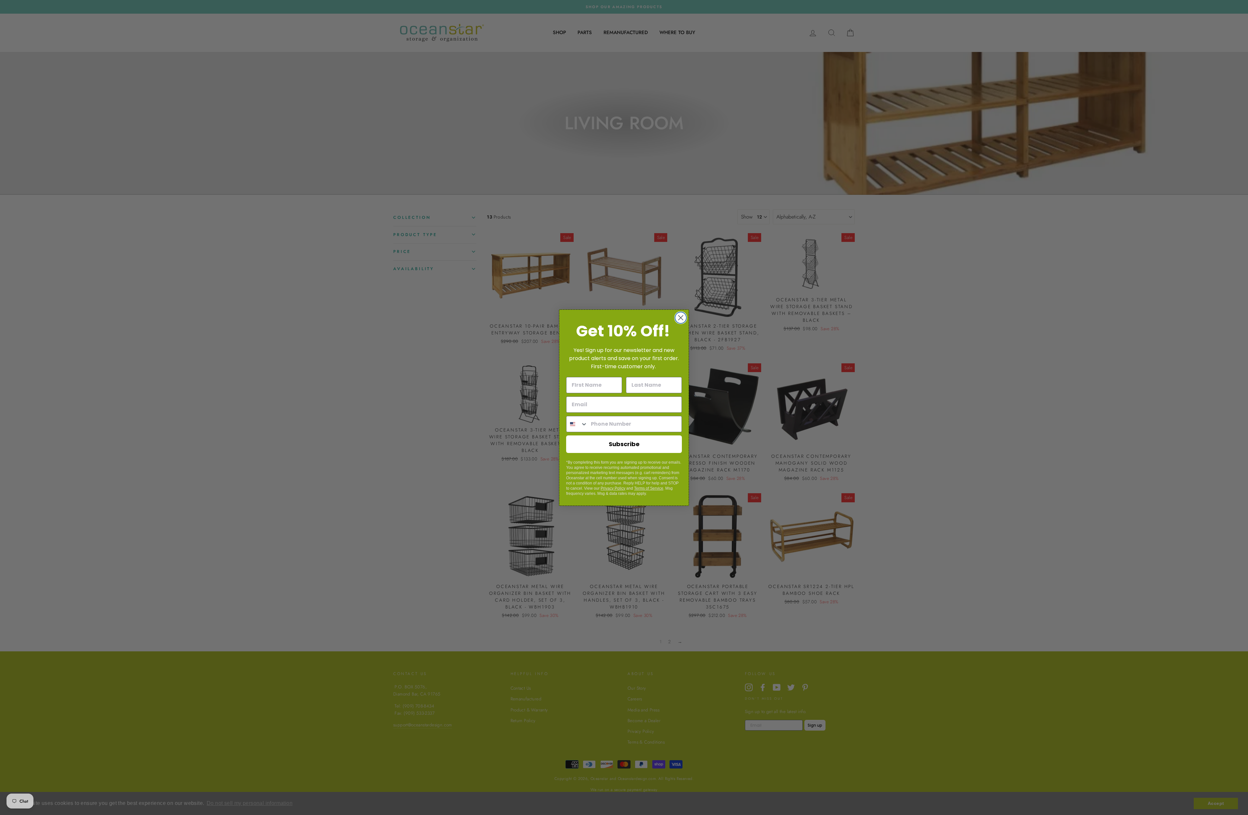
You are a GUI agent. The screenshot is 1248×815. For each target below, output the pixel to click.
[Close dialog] (680, 317)
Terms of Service (648, 488)
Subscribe (624, 444)
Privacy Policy (613, 488)
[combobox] (577, 424)
